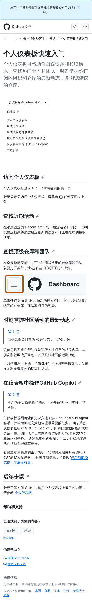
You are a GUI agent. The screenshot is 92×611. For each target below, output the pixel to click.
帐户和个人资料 (33, 38)
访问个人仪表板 (21, 177)
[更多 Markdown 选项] (45, 102)
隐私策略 (8, 538)
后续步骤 (13, 477)
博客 (6, 595)
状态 (57, 590)
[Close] (79, 6)
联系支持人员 (17, 564)
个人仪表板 (23, 493)
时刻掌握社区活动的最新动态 (36, 320)
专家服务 (79, 590)
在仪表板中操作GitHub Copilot (39, 383)
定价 (66, 590)
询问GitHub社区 (18, 558)
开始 (52, 38)
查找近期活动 (18, 216)
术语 (38, 590)
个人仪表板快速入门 (74, 38)
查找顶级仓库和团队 (26, 251)
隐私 (47, 590)
